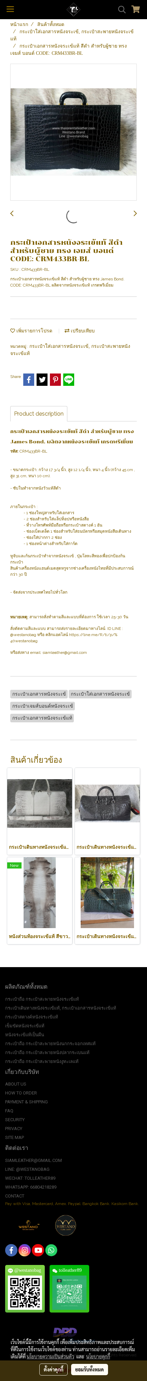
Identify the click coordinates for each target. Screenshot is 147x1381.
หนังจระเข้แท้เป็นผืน (24, 1034)
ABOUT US (15, 1084)
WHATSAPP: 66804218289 (30, 1187)
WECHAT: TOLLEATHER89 (30, 1178)
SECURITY (15, 1119)
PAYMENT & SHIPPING (26, 1101)
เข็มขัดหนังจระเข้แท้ (24, 1025)
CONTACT (14, 1196)
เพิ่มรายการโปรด (33, 330)
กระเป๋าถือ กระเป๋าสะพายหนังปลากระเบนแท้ (47, 1052)
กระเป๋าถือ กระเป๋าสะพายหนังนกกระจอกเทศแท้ (50, 1043)
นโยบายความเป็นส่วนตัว (50, 1356)
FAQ (9, 1110)
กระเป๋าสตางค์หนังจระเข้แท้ (31, 1016)
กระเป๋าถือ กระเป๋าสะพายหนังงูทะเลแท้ (42, 1061)
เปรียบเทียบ (82, 330)
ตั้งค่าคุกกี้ (53, 1369)
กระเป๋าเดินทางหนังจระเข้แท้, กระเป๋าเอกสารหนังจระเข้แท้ (60, 1008)
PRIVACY (13, 1128)
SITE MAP (14, 1137)
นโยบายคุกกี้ (98, 1356)
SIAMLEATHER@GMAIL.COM (33, 1160)
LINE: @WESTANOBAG (27, 1169)
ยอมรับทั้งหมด (89, 1369)
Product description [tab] (39, 413)
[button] (119, 9)
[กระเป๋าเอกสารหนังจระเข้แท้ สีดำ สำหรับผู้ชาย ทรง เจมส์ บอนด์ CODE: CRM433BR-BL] (73, 132)
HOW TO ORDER (21, 1092)
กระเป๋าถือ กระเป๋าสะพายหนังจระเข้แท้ (42, 999)
